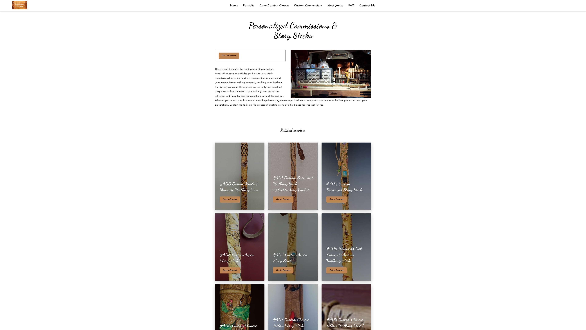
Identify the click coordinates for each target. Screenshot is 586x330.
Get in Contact (229, 56)
